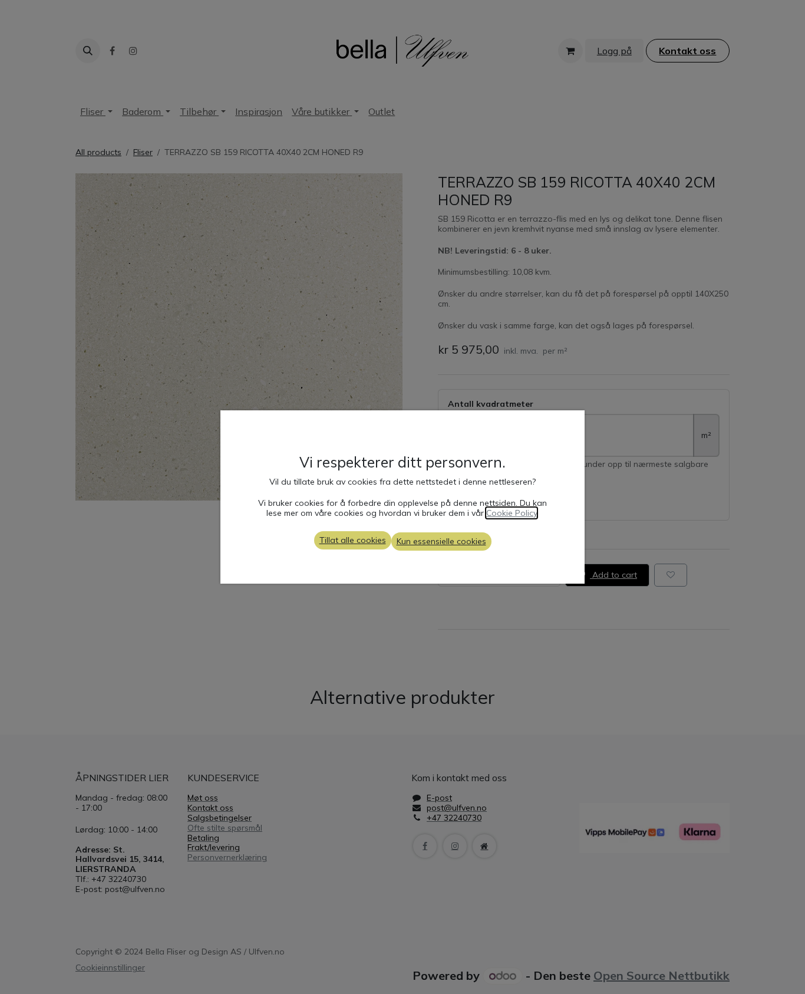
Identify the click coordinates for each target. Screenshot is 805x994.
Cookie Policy (511, 513)
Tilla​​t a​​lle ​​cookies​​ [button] (352, 540)
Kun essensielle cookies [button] (441, 541)
